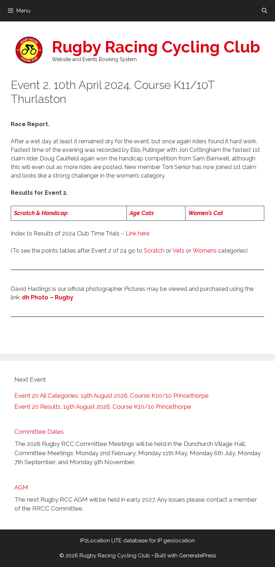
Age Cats (142, 213)
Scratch (154, 250)
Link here (137, 233)
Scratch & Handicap (41, 213)
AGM (21, 487)
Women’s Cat (205, 213)
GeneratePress (197, 555)
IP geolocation (176, 540)
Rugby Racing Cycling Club (156, 47)
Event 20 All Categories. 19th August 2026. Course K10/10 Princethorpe (111, 395)
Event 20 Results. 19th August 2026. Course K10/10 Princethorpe (102, 406)
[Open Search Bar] (264, 10)
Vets (178, 250)
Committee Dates (39, 431)
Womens (205, 250)
